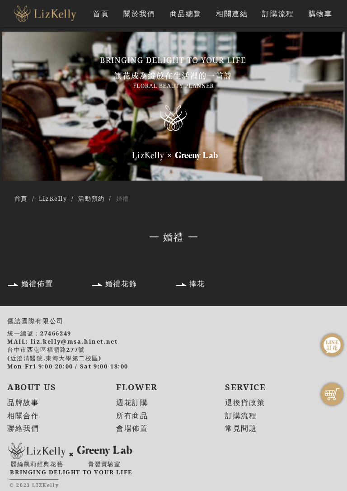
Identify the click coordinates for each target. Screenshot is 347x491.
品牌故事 (23, 402)
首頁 (101, 14)
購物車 (321, 14)
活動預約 (91, 198)
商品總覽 (186, 14)
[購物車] (332, 394)
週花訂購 (132, 402)
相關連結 (232, 14)
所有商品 (132, 415)
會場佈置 (132, 428)
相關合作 (23, 415)
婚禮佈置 (37, 283)
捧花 (197, 283)
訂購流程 (278, 14)
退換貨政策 (245, 402)
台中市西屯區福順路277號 (46, 349)
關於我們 (139, 14)
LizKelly (53, 198)
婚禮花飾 (121, 283)
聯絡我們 (23, 428)
